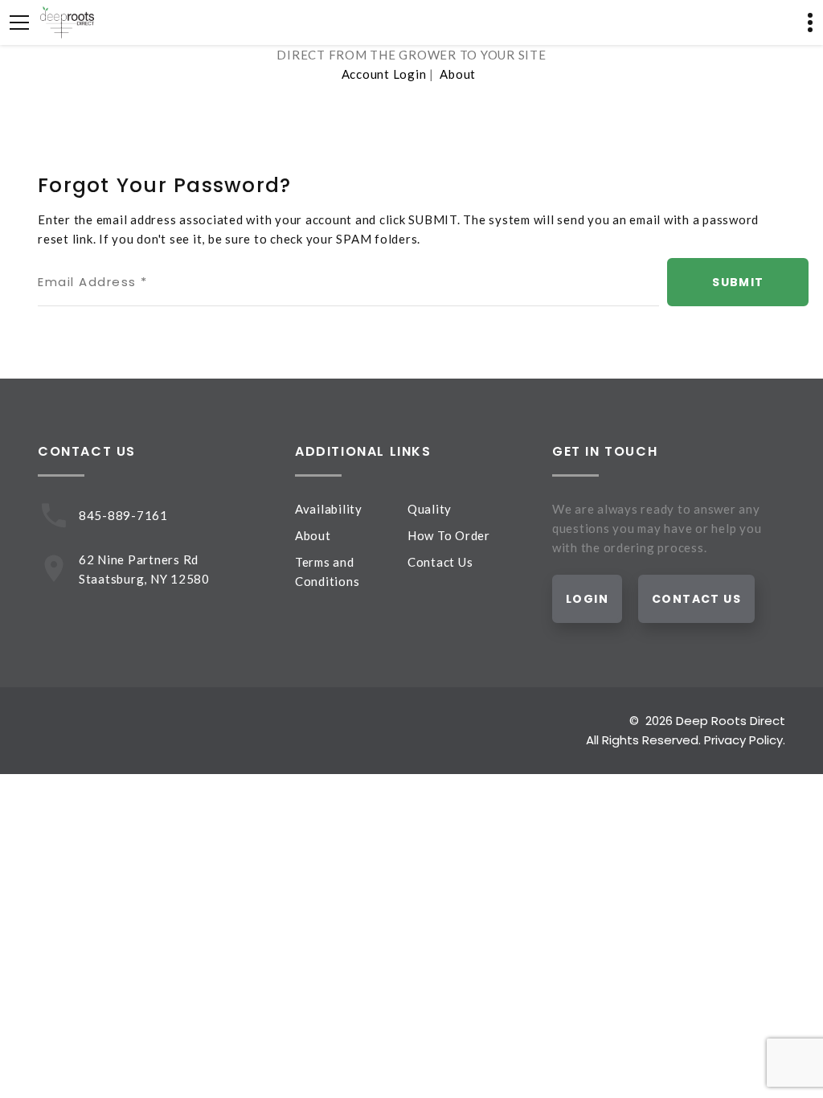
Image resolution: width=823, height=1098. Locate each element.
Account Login (384, 74)
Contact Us (440, 562)
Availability (328, 509)
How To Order (448, 535)
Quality (429, 509)
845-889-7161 (123, 515)
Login (587, 599)
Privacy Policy (743, 739)
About (458, 74)
